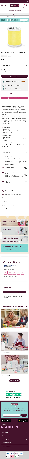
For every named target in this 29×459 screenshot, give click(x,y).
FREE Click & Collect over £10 (19, 14)
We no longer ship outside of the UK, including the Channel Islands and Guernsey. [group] (14, 1)
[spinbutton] (5, 71)
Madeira (13, 205)
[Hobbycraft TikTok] (17, 427)
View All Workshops (14, 380)
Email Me (24, 415)
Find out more (5, 187)
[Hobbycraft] (14, 6)
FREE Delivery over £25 (8, 14)
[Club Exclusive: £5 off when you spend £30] (14, 20)
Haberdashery (4, 16)
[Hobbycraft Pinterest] (13, 427)
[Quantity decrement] (2, 71)
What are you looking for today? (15, 10)
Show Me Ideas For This (15, 98)
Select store (21, 85)
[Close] (27, 1)
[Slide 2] (15, 48)
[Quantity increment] (8, 71)
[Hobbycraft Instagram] (9, 427)
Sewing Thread (11, 16)
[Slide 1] (13, 48)
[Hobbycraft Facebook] (2, 427)
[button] (14, 36)
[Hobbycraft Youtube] (6, 427)
